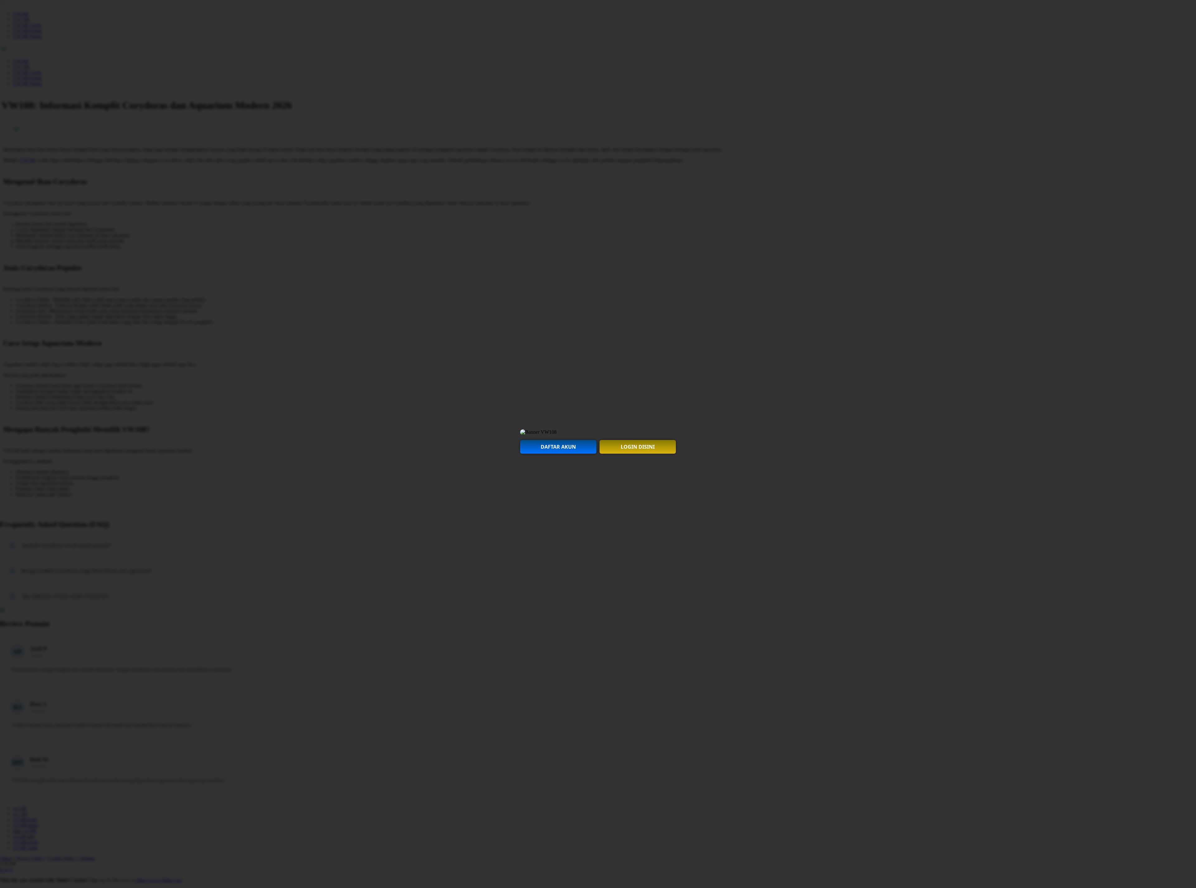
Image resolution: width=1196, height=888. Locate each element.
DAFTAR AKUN (558, 446)
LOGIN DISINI (638, 446)
